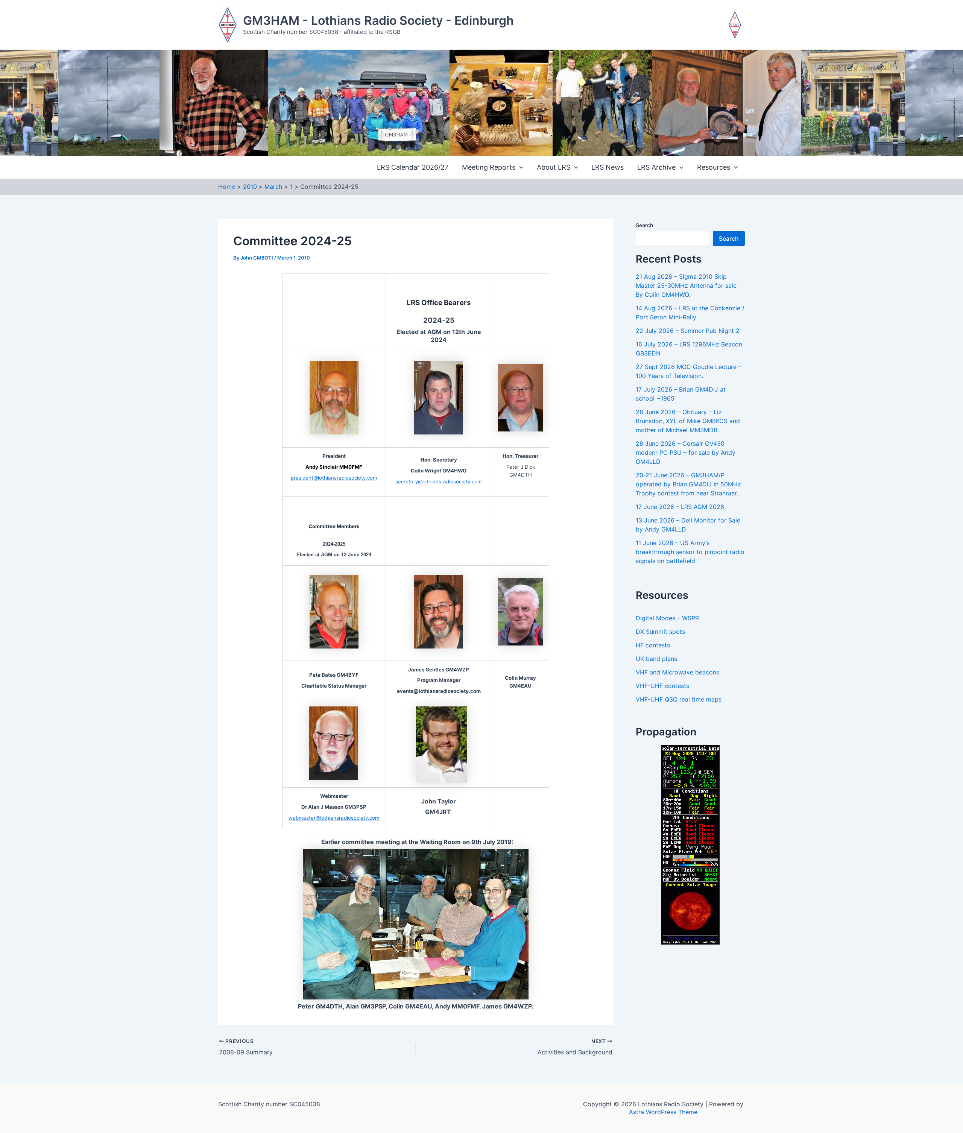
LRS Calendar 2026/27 (412, 167)
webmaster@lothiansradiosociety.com (334, 818)
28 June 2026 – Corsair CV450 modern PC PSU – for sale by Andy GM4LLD (685, 452)
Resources (713, 167)
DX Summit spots (660, 631)
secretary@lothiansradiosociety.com (438, 481)
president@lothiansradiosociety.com (334, 478)
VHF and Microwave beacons (677, 672)
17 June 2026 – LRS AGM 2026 (680, 506)
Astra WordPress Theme (663, 1112)
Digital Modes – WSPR (667, 618)
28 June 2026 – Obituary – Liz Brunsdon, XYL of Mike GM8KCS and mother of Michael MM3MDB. (688, 421)
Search (644, 225)
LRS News (607, 167)
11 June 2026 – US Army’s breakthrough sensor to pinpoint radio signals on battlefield (690, 552)
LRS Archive (656, 167)
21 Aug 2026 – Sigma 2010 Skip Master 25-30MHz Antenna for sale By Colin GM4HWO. (686, 285)
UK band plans (656, 658)
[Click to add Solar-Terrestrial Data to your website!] (690, 844)
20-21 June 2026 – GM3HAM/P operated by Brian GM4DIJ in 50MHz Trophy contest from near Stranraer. (688, 484)
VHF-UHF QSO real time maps (678, 699)
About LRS (553, 167)
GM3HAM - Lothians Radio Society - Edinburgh (378, 20)
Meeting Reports (488, 167)
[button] (519, 168)
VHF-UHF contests (662, 686)
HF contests (653, 645)
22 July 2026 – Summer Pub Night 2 (688, 330)
